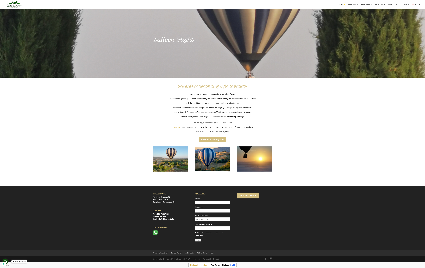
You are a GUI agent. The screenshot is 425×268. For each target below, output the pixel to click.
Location (391, 4)
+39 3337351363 (159, 216)
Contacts (403, 4)
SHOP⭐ (342, 4)
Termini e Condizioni (160, 253)
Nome (197, 199)
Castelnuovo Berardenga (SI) (164, 202)
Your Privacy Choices (220, 265)
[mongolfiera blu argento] (170, 171)
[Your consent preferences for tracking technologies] (4, 264)
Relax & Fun (365, 4)
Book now (352, 4)
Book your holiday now (212, 139)
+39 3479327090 (162, 214)
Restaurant (379, 4)
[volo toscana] (212, 171)
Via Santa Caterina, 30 (161, 197)
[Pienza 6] (254, 171)
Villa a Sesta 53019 (160, 199)
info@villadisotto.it (165, 219)
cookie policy (189, 253)
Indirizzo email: (201, 215)
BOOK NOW (176, 127)
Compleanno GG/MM (203, 224)
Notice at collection (198, 265)
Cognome (199, 207)
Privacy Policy (176, 253)
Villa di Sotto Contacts (205, 253)
